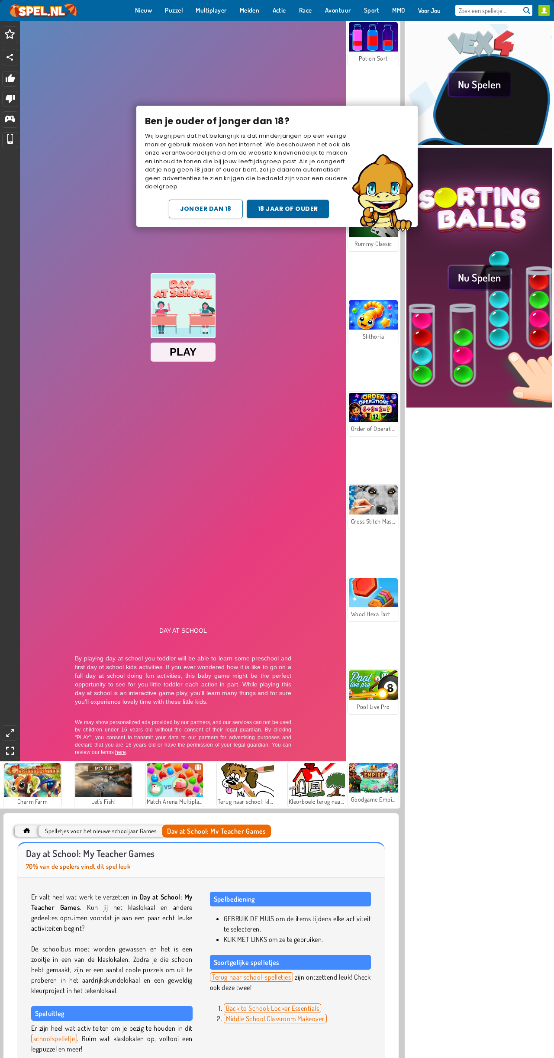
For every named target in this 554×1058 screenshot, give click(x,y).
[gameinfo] (10, 119)
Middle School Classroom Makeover (275, 1018)
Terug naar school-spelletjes (251, 977)
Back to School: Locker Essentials (272, 1008)
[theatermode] (10, 733)
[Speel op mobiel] (10, 140)
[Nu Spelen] (479, 142)
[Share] (10, 57)
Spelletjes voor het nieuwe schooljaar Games (100, 831)
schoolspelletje (54, 1038)
